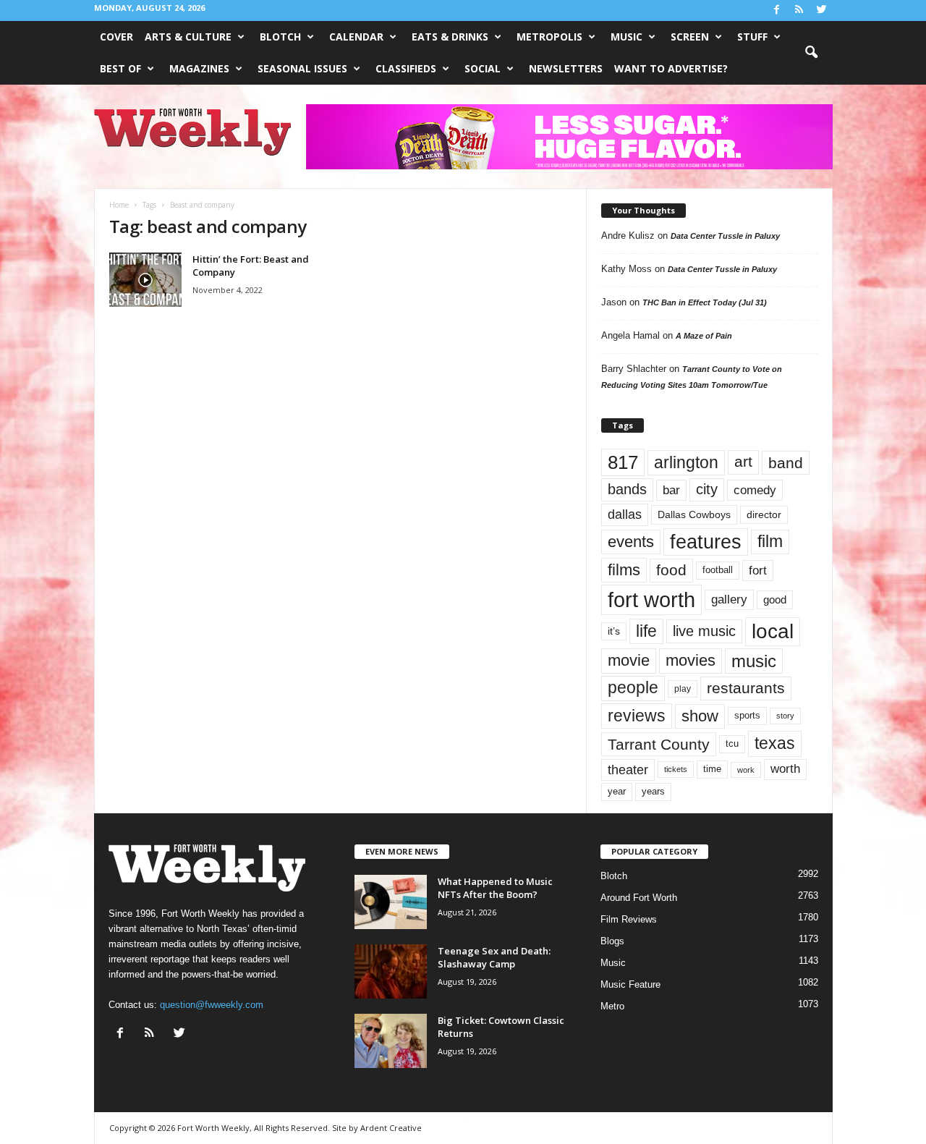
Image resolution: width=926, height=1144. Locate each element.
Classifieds (405, 68)
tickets (675, 769)
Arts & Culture (188, 36)
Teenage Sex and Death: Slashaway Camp (494, 957)
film (770, 542)
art (743, 461)
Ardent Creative (391, 1127)
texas (775, 743)
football (717, 569)
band (785, 462)
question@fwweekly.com (211, 1004)
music (753, 661)
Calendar (356, 36)
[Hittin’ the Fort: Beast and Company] (145, 280)
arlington (686, 462)
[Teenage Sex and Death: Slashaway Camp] (390, 971)
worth (785, 769)
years (653, 791)
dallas (625, 514)
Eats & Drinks (450, 36)
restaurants (746, 688)
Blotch (280, 36)
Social (482, 68)
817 (623, 462)
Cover (116, 36)
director (764, 514)
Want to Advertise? (671, 68)
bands (627, 489)
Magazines (199, 68)
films (624, 570)
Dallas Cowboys (694, 514)
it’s (614, 631)
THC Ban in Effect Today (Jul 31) (704, 302)
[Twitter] (822, 10)
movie (629, 660)
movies (690, 660)
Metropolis (549, 36)
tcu (732, 743)
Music (626, 36)
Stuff (752, 36)
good (774, 600)
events (631, 542)
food (671, 570)
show (699, 716)
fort (758, 570)
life (646, 631)
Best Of (120, 68)
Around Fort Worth (638, 897)
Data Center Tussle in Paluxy (725, 236)
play (682, 689)
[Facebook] (777, 10)
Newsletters (566, 68)
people (633, 688)
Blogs (612, 941)
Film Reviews (628, 919)
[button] (811, 53)
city (707, 489)
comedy (755, 490)
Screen (690, 36)
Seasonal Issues (302, 68)
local (773, 631)
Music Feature (630, 984)
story (785, 715)
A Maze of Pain (704, 335)
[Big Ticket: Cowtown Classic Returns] (390, 1041)
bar (671, 490)
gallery (729, 599)
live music (704, 630)
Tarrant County (659, 744)
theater (628, 769)
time (712, 768)
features (706, 542)
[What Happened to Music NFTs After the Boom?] (390, 902)
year (617, 792)
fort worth (651, 599)
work (746, 770)
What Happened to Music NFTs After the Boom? (495, 888)
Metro (612, 1006)
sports (747, 716)
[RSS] (799, 10)
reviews (637, 715)
